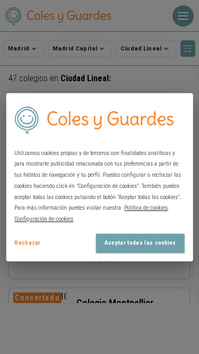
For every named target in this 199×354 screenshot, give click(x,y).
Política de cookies (146, 208)
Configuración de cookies (43, 219)
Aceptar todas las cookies (140, 242)
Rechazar (27, 242)
